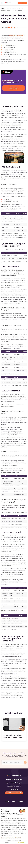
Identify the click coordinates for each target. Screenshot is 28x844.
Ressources (14, 789)
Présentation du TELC (10, 8)
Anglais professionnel (14, 786)
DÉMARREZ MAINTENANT (14, 792)
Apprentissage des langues (14, 783)
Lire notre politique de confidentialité (11, 837)
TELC (2, 8)
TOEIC (7, 801)
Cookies (20, 801)
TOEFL (13, 801)
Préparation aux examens (14, 779)
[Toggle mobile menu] (2, 3)
